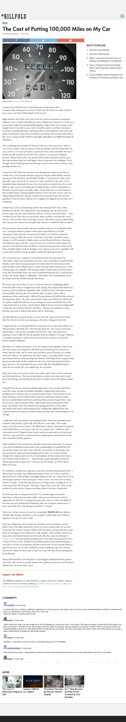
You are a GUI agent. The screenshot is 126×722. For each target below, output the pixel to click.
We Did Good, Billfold (99, 50)
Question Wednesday (99, 54)
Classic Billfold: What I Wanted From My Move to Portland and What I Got (106, 76)
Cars (5, 23)
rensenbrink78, (18, 101)
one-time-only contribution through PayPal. (37, 585)
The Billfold (13, 16)
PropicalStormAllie (11, 34)
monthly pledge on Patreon (50, 583)
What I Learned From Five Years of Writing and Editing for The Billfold (105, 59)
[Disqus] (63, 632)
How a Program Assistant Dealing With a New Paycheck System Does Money (105, 68)
